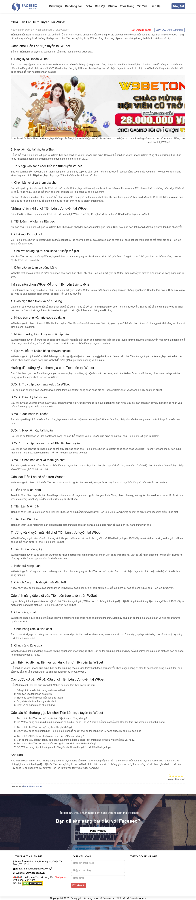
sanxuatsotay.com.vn (24, 892)
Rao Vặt (100, 6)
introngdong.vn (21, 888)
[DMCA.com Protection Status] (32, 883)
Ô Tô (89, 6)
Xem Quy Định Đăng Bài (169, 29)
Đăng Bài (178, 6)
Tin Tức (142, 6)
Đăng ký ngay (98, 830)
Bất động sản (74, 6)
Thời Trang (127, 6)
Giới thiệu (55, 6)
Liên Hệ (155, 6)
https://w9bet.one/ (32, 786)
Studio (112, 6)
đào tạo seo (61, 877)
